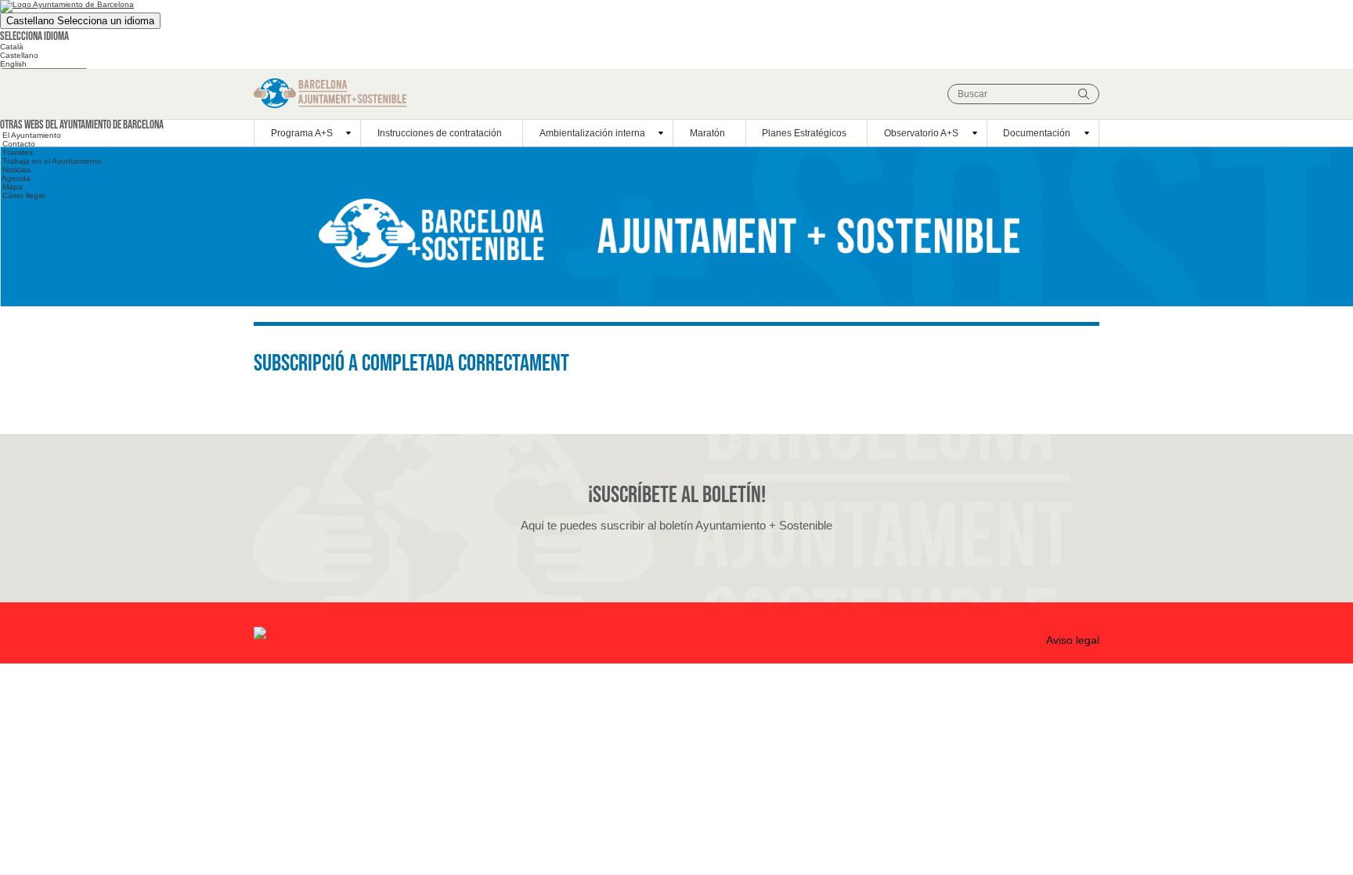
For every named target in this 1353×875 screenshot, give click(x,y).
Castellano (80, 21)
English (13, 64)
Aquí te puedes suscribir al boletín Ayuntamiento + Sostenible (676, 525)
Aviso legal (1072, 640)
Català (11, 46)
